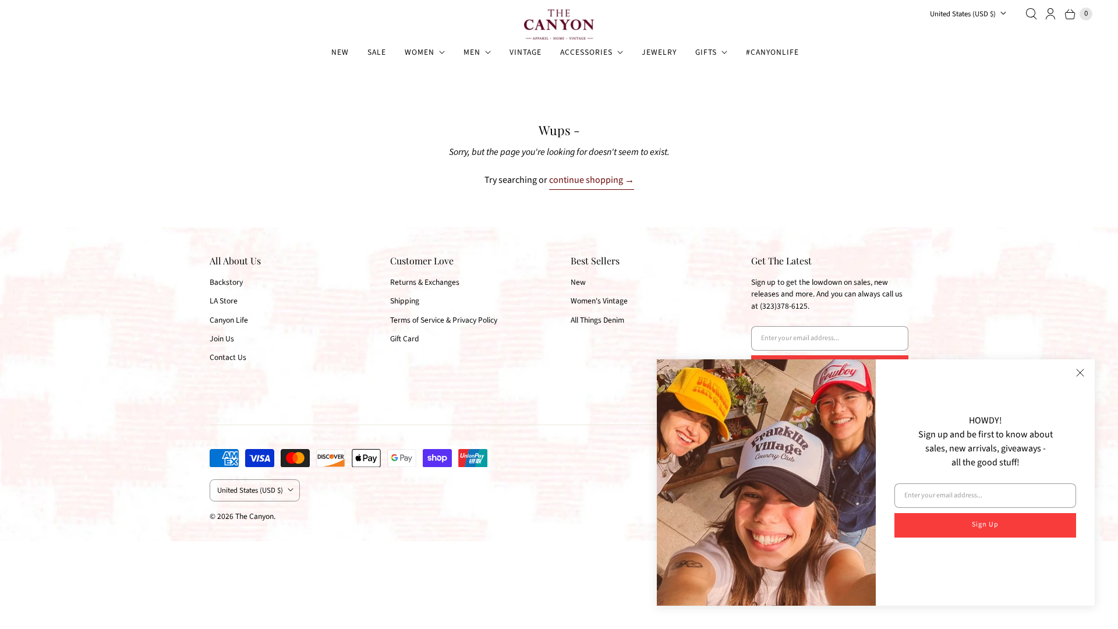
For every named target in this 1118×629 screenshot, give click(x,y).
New (578, 282)
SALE (376, 52)
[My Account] (1051, 14)
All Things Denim (597, 320)
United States (963, 14)
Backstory (226, 282)
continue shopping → (591, 180)
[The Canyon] (559, 24)
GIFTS (706, 52)
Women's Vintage (599, 300)
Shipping (404, 300)
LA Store (224, 300)
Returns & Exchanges (424, 282)
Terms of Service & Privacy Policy (443, 320)
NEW (340, 52)
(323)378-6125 (784, 306)
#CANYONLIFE (772, 52)
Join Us (222, 338)
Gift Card (404, 338)
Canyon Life (229, 320)
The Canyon (254, 516)
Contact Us (228, 357)
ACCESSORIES (586, 52)
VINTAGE (526, 52)
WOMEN (419, 52)
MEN (472, 52)
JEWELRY (659, 52)
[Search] (1031, 14)
